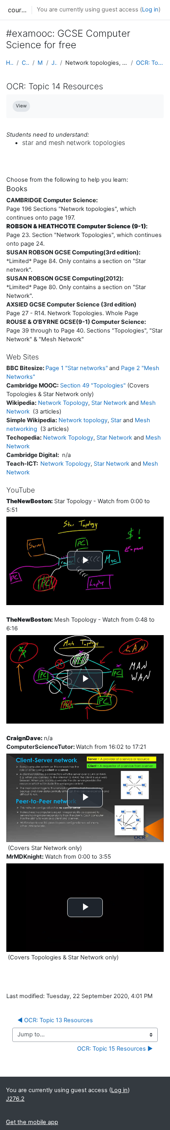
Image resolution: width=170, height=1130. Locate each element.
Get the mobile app (32, 1122)
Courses (25, 62)
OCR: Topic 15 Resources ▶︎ (115, 1048)
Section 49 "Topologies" (93, 385)
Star (116, 420)
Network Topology (63, 402)
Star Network (109, 402)
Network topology (83, 420)
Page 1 (76, 368)
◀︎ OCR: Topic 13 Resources (55, 1020)
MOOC (40, 62)
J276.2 (54, 62)
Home (9, 62)
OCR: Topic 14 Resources (150, 62)
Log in (150, 9)
